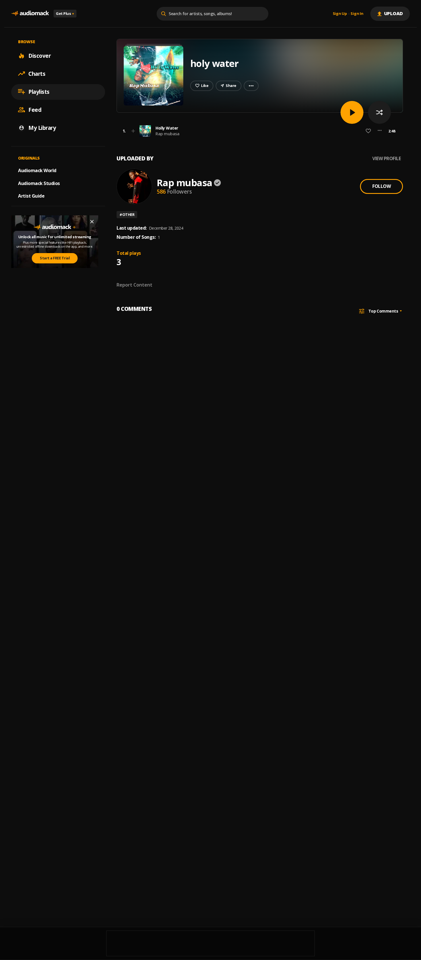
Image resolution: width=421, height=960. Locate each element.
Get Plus (65, 13)
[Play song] (352, 112)
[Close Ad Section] (92, 221)
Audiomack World (37, 170)
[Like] (368, 131)
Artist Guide (31, 196)
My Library (42, 127)
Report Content (134, 285)
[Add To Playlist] (133, 131)
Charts (36, 73)
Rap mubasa (167, 133)
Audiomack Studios (39, 183)
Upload (393, 13)
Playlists (39, 91)
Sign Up (340, 13)
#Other (126, 214)
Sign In (357, 13)
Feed (34, 109)
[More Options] (379, 131)
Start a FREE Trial (55, 258)
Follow (381, 186)
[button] (258, 131)
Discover (39, 55)
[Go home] (30, 13)
